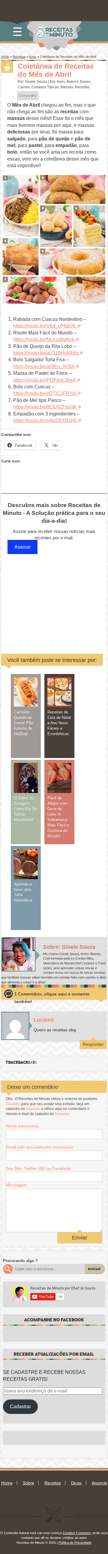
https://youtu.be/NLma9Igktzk (43, 339)
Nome (22, 1125)
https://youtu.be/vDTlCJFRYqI (44, 393)
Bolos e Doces (78, 82)
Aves (32, 56)
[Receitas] (7, 67)
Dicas (76, 1482)
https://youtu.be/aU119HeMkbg (46, 353)
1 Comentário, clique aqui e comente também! (51, 998)
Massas (67, 87)
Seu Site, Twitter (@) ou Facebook (38, 1168)
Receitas (19, 56)
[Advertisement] (60, 597)
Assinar (22, 547)
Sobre (28, 1482)
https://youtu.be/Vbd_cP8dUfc (44, 325)
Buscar (94, 1269)
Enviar (79, 1238)
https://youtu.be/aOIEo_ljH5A (43, 366)
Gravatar (13, 1104)
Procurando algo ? (20, 1260)
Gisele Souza (36, 82)
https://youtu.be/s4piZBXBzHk (45, 420)
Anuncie (99, 1482)
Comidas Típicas (45, 87)
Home (7, 1482)
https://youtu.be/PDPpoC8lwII (44, 380)
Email (39, 1147)
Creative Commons (77, 1533)
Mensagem (16, 1185)
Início (5, 56)
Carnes (24, 87)
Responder (93, 1044)
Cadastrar (20, 1406)
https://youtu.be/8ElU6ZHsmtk (44, 406)
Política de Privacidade (75, 1542)
